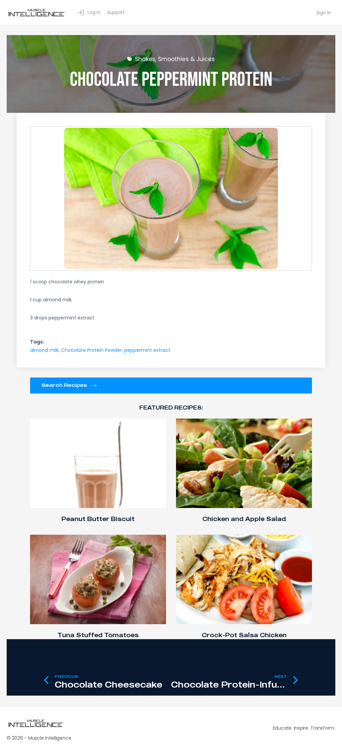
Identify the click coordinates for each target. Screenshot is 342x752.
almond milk (44, 350)
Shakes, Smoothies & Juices (175, 59)
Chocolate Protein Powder (91, 350)
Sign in (323, 12)
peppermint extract (147, 350)
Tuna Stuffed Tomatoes (98, 635)
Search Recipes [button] (64, 385)
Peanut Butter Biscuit (98, 518)
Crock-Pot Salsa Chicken (244, 635)
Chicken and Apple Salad (244, 518)
